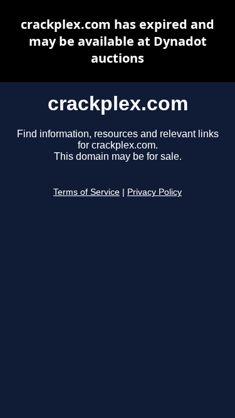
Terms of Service (86, 192)
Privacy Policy (154, 192)
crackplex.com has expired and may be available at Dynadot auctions (117, 41)
